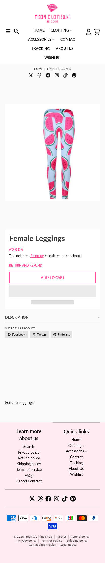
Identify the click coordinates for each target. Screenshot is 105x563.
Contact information (42, 544)
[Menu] (8, 31)
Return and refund (26, 265)
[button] (52, 291)
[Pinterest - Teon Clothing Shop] (74, 75)
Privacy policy (27, 540)
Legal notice (68, 544)
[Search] (16, 31)
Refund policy (80, 536)
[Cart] (97, 32)
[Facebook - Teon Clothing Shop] (48, 75)
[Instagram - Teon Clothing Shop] (57, 75)
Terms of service (51, 540)
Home (38, 68)
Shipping (37, 256)
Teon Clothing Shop (38, 536)
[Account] (89, 32)
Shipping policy (77, 540)
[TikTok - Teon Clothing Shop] (65, 75)
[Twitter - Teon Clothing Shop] (31, 75)
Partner (61, 536)
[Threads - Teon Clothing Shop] (39, 75)
